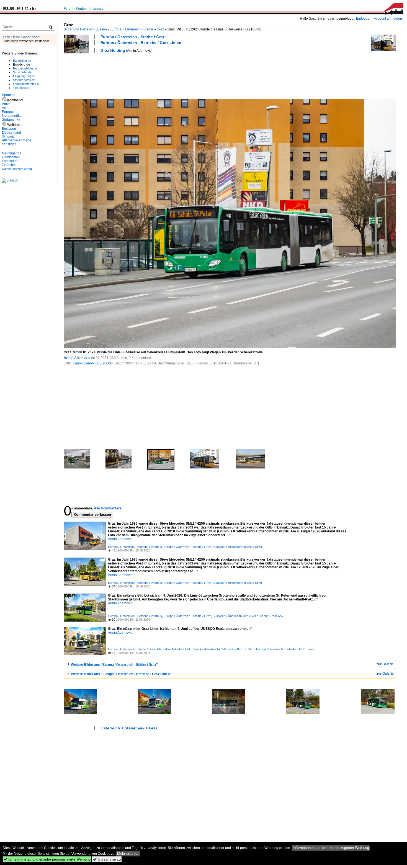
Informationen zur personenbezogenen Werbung (331, 848)
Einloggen (364, 18)
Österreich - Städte (139, 29)
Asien (6, 108)
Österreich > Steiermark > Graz (129, 728)
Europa (116, 29)
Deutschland (11, 132)
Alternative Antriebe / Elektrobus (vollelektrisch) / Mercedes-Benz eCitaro (205, 649)
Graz (160, 29)
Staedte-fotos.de (24, 80)
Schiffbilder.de (22, 72)
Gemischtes (11, 157)
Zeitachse (9, 165)
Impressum (98, 9)
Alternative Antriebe (16, 140)
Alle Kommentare (108, 508)
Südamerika (11, 119)
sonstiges (9, 144)
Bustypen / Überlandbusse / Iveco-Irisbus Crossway (248, 616)
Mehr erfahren (128, 853)
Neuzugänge (12, 153)
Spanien (8, 95)
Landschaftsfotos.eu (26, 84)
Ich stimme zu (107, 859)
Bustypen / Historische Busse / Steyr (237, 546)
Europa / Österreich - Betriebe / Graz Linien (141, 42)
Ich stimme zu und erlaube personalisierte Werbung (47, 859)
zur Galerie (385, 664)
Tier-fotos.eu (21, 87)
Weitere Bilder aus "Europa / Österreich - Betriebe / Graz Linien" (121, 674)
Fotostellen (10, 161)
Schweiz (8, 136)
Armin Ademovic (77, 358)
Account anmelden (388, 18)
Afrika (6, 104)
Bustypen (9, 129)
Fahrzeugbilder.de (25, 68)
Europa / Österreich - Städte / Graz (133, 37)
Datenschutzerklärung (17, 168)
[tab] (230, 664)
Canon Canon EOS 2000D (93, 363)
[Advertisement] (164, 75)
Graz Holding (113, 50)
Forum (68, 9)
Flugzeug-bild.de (24, 76)
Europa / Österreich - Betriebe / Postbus (135, 546)
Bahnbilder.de (22, 60)
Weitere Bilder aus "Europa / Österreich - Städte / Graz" (114, 665)
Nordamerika (12, 116)
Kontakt (81, 9)
